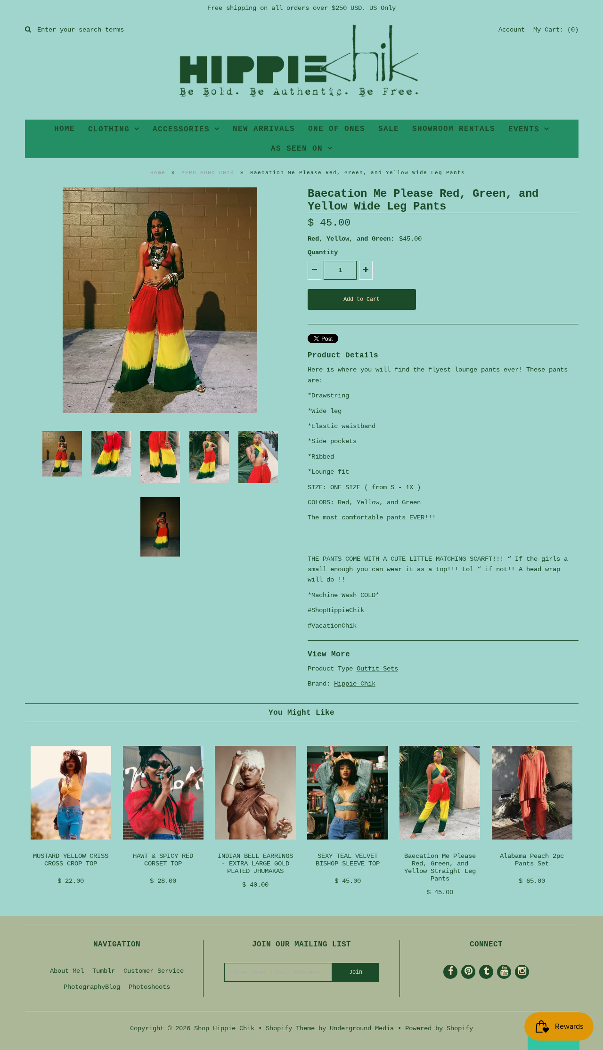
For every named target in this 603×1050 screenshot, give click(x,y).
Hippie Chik (354, 683)
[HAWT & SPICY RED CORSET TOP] (163, 847)
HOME (64, 129)
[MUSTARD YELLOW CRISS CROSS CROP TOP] (71, 847)
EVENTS (523, 129)
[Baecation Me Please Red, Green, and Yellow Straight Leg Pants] (439, 847)
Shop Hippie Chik (224, 1028)
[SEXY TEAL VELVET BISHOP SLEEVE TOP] (347, 847)
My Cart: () (556, 29)
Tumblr (103, 971)
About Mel (67, 971)
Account (511, 29)
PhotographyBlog (92, 987)
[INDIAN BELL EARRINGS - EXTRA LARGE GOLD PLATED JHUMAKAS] (255, 847)
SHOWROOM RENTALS (453, 129)
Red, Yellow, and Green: (351, 238)
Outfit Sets (377, 668)
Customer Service (153, 971)
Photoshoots (149, 987)
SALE (388, 129)
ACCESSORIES (181, 129)
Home (157, 173)
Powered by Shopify (439, 1028)
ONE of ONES (336, 129)
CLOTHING (109, 129)
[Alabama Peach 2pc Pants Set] (532, 847)
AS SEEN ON (297, 149)
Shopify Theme (290, 1028)
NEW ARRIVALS (264, 129)
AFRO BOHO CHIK (207, 173)
